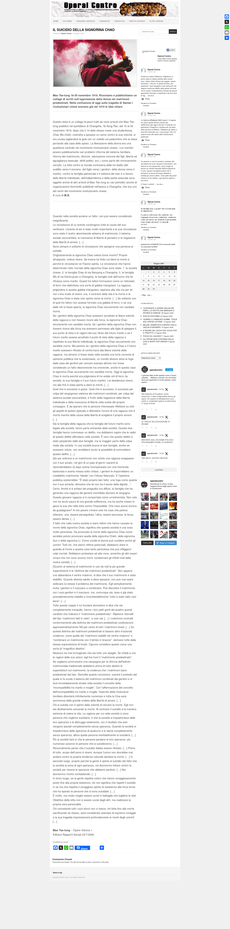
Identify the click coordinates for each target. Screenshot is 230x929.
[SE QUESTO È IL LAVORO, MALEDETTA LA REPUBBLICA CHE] (164, 516)
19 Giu (161, 417)
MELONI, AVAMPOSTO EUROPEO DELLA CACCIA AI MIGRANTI (159, 326)
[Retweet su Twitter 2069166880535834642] (147, 409)
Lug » (149, 295)
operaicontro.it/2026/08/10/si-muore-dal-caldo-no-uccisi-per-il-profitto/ (158, 245)
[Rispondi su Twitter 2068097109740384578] (143, 446)
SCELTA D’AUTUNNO (151, 316)
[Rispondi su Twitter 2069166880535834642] (143, 409)
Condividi (146, 105)
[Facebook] (226, 16)
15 (148, 280)
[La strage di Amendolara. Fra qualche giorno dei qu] (154, 516)
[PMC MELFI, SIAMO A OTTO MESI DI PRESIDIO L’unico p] (164, 506)
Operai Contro (115, 9)
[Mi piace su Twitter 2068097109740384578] (152, 446)
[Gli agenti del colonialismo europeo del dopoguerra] (164, 525)
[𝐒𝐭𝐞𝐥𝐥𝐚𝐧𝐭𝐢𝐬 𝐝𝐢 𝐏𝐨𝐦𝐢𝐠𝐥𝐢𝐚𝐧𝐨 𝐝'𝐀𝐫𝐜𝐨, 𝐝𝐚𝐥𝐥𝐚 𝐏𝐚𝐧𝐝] (173, 525)
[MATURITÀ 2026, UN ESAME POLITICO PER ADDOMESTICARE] (164, 497)
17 (159, 280)
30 (154, 289)
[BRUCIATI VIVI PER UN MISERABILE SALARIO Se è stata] (173, 516)
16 (154, 280)
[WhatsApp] (226, 27)
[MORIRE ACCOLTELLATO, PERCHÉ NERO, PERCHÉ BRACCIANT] (145, 534)
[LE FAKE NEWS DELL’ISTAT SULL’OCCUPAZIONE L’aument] (164, 534)
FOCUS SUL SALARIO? (152, 336)
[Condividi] (226, 37)
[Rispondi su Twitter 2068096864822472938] (143, 461)
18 (164, 280)
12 (169, 276)
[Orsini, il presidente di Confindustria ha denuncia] (145, 525)
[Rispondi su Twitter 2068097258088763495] (143, 427)
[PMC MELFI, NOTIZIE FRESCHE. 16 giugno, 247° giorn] (173, 497)
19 (169, 280)
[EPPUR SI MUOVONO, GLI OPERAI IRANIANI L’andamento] (145, 506)
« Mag (143, 295)
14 (143, 280)
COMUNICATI (104, 21)
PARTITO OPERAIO (137, 21)
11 (164, 276)
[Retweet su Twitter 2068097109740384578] (147, 446)
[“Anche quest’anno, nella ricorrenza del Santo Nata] (145, 497)
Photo (147, 99)
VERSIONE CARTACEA (85, 21)
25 (164, 284)
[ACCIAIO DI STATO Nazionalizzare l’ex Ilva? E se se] (173, 506)
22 (148, 284)
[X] (226, 21)
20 (174, 280)
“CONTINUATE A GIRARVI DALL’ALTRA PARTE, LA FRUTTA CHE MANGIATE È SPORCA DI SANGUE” (158, 310)
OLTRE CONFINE (156, 21)
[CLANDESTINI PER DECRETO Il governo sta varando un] (145, 516)
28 (143, 289)
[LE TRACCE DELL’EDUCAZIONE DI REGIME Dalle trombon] (154, 497)
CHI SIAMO (67, 21)
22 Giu (161, 389)
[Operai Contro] (149, 51)
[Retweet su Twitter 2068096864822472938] (147, 461)
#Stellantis (154, 120)
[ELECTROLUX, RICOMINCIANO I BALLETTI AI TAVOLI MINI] (173, 534)
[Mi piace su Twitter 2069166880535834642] (152, 409)
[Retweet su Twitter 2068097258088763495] (147, 427)
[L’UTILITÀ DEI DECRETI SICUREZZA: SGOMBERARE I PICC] (154, 534)
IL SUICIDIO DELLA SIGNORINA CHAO (84, 29)
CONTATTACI (119, 21)
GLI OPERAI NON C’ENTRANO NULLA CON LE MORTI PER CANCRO (158, 340)
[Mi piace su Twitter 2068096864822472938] (152, 461)
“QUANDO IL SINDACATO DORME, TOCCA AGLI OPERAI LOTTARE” (160, 320)
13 (174, 276)
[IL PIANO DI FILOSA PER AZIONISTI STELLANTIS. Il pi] (154, 525)
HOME (55, 21)
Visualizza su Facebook (148, 103)
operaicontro (152, 389)
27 (174, 284)
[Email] (226, 32)
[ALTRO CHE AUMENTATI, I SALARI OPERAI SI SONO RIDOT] (154, 506)
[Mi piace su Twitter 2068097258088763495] (152, 427)
